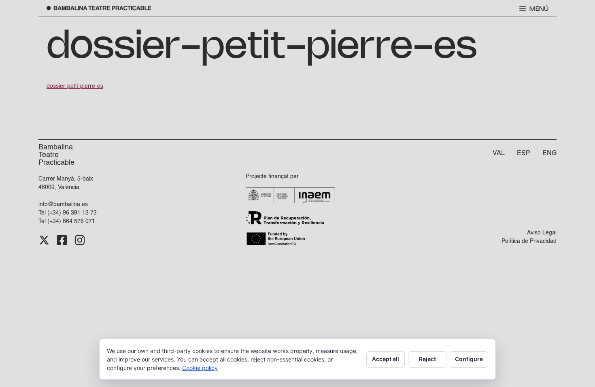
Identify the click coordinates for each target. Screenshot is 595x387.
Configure (469, 358)
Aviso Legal (542, 233)
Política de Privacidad (529, 241)
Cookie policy (200, 367)
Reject (427, 358)
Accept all (385, 358)
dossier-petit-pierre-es (75, 86)
